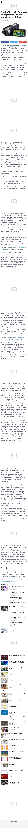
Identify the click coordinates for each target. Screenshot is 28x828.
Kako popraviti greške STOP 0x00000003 (15, 711)
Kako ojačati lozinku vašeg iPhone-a (17, 655)
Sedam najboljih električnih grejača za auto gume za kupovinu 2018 (18, 717)
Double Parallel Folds (13, 679)
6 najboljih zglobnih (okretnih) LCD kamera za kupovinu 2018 (17, 598)
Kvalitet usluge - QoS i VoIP (15, 673)
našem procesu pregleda (8, 581)
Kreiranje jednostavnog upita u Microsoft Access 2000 (16, 734)
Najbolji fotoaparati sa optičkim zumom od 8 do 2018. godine (16, 613)
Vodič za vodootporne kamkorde (16, 629)
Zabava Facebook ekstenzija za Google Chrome (16, 667)
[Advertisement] (14, 119)
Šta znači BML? (12, 745)
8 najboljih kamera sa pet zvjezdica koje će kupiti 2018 (17, 593)
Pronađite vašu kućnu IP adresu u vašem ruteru (17, 763)
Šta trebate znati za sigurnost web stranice (17, 722)
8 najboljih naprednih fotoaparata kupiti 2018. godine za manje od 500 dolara (17, 624)
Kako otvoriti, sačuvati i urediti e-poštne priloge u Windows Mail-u (16, 662)
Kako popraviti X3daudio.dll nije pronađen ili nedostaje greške (16, 769)
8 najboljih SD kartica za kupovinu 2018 (18, 602)
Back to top (14, 821)
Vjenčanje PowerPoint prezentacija (17, 693)
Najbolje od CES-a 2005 (14, 727)
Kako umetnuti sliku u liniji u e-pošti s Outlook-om (17, 699)
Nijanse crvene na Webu (14, 775)
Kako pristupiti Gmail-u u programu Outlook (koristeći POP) (17, 781)
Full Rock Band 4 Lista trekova (16, 751)
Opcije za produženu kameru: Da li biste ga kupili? (17, 587)
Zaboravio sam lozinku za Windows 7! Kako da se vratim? (17, 705)
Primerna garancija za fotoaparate (17, 606)
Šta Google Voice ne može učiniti (17, 739)
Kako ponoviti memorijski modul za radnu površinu (17, 685)
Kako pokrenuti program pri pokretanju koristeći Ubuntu (15, 758)
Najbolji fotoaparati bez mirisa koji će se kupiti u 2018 (17, 618)
